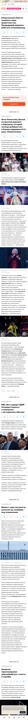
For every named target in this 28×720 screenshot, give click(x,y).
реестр (3, 523)
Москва (9, 4)
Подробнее (22, 709)
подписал (23, 594)
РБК (2, 428)
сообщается (14, 46)
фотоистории (15, 386)
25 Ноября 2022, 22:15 (6, 14)
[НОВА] (13, 8)
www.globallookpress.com (18, 562)
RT (7, 693)
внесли (20, 627)
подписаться (14, 104)
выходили (4, 295)
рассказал (4, 458)
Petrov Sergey (6, 562)
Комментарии (14, 112)
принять (22, 712)
